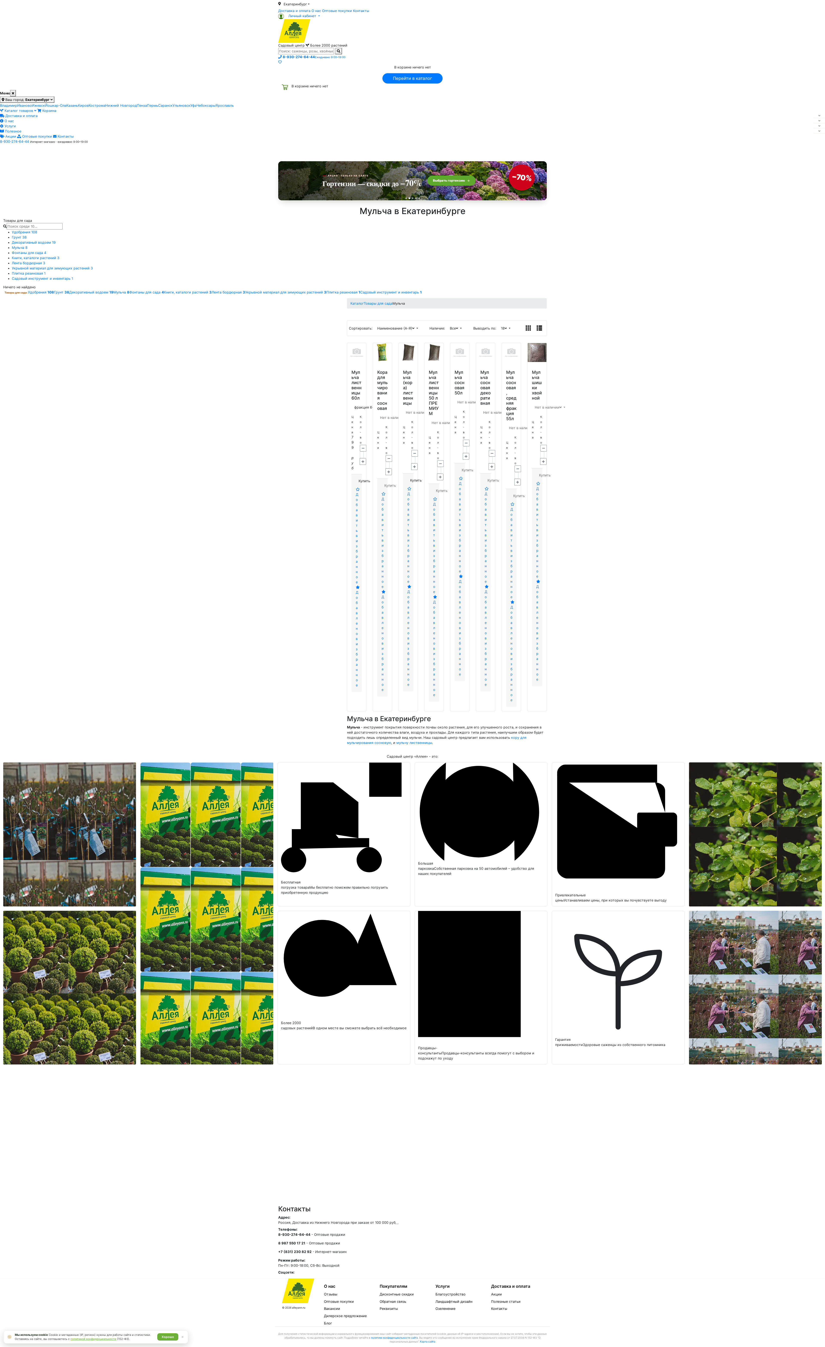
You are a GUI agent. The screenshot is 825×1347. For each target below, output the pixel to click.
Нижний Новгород (121, 105)
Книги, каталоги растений (35, 258)
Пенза (142, 105)
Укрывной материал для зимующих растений (52, 268)
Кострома (97, 105)
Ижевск (38, 105)
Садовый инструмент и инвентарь (42, 278)
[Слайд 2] (409, 198)
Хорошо (168, 1337)
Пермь (152, 105)
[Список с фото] (539, 328)
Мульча (20, 247)
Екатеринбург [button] (295, 4)
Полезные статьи (506, 1301)
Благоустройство (450, 1294)
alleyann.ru (298, 1307)
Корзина (48, 110)
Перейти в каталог (412, 78)
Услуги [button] (432, 151)
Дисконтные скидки (397, 1294)
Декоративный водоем (34, 242)
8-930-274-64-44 (14, 141)
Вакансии (332, 1308)
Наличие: (438, 328)
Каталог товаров (18, 110)
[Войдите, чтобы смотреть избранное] (280, 62)
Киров (83, 105)
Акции (10, 136)
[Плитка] (528, 328)
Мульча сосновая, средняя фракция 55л (511, 395)
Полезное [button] (466, 151)
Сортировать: (361, 328)
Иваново (24, 105)
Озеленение (445, 1308)
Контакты (361, 11)
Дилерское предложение (345, 1316)
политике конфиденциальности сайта (394, 1337)
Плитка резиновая (29, 273)
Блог (328, 1323)
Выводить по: (485, 328)
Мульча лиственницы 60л (356, 385)
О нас (316, 11)
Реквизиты (389, 1308)
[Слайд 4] (416, 198)
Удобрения (24, 232)
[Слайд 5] (419, 198)
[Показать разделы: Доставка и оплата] (819, 115)
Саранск (165, 105)
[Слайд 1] (406, 198)
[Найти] (338, 51)
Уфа (193, 105)
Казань (72, 105)
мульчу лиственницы (414, 742)
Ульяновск (181, 105)
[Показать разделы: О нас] (819, 120)
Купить (364, 481)
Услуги (9, 126)
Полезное (12, 131)
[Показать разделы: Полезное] (819, 131)
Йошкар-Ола (55, 105)
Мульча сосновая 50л (459, 382)
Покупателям (393, 1286)
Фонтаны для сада (29, 253)
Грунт (19, 237)
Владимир (8, 105)
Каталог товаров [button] (309, 151)
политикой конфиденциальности (93, 1339)
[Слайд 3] (412, 198)
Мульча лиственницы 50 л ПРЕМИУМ (434, 393)
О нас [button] (346, 151)
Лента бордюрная (28, 263)
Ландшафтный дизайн (453, 1301)
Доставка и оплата (294, 11)
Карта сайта (427, 1341)
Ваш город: (26, 99)
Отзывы (330, 1294)
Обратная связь (393, 1301)
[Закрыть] (13, 93)
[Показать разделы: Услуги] (819, 126)
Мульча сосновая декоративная (485, 388)
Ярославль (224, 105)
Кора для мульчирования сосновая (382, 390)
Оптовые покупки (337, 11)
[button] (299, 16)
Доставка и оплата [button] (389, 151)
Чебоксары (206, 105)
